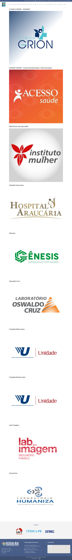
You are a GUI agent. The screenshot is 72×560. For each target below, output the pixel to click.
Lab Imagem (14, 425)
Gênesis (12, 233)
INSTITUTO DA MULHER (18, 126)
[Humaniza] (36, 496)
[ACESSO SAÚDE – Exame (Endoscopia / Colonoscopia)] (36, 96)
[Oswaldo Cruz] (36, 304)
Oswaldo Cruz (14, 281)
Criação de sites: (35, 558)
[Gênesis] (36, 256)
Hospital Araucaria (16, 185)
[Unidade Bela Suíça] (36, 352)
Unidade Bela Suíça (17, 329)
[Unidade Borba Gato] (36, 400)
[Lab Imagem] (36, 448)
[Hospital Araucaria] (36, 208)
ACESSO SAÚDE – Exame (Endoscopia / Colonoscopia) (30, 68)
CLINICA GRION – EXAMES (19, 9)
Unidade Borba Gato (17, 377)
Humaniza (13, 473)
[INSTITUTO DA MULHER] (36, 155)
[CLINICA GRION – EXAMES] (36, 37)
